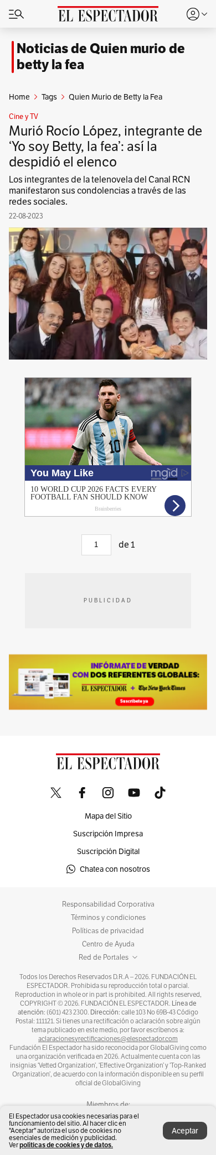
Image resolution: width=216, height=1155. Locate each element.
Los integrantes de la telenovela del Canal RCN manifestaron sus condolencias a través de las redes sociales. (99, 190)
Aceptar (185, 1131)
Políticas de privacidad (108, 931)
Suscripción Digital (108, 851)
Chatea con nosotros (115, 869)
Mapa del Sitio (108, 816)
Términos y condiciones (108, 918)
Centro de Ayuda (108, 944)
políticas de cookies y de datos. (66, 1145)
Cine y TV (23, 116)
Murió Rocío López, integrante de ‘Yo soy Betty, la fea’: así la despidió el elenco (105, 146)
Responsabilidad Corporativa (108, 904)
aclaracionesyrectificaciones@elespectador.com (108, 1039)
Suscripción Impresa (108, 834)
